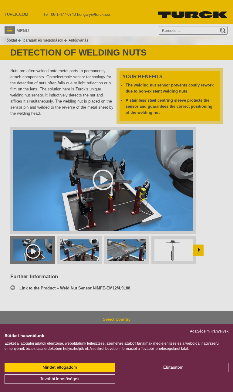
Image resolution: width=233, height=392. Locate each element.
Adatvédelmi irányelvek (209, 331)
